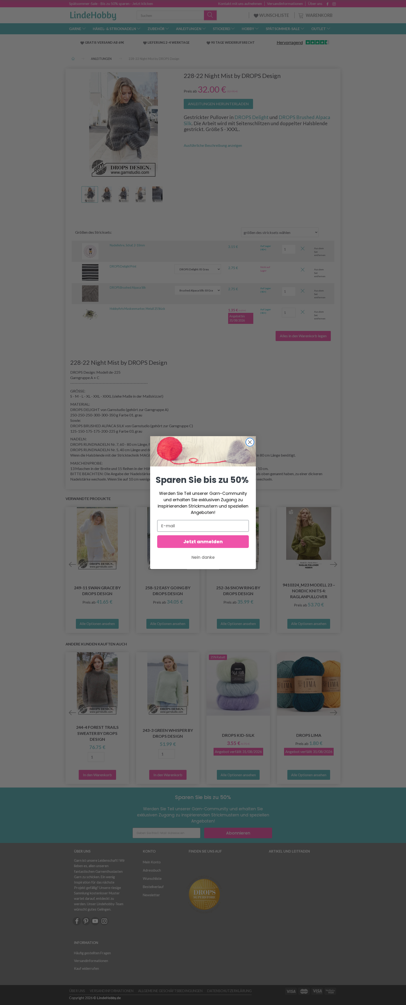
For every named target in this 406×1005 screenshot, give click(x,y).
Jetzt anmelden (203, 541)
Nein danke (203, 557)
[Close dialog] (250, 442)
